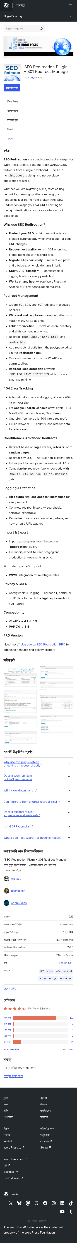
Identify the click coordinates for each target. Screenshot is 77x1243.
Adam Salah (19, 903)
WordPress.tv (14, 1147)
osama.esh (18, 891)
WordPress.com (16, 1159)
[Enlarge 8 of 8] (68, 720)
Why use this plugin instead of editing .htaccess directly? (23, 763)
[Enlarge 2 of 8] (32, 694)
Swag (45, 1147)
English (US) (66, 962)
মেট (7, 1165)
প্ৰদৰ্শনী (43, 1098)
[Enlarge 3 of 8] (32, 720)
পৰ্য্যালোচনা (12, 111)
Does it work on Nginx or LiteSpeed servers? (18, 777)
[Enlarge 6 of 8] (68, 686)
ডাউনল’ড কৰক (12, 87)
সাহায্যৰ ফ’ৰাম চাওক (13, 1076)
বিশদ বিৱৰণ (12, 101)
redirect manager (48, 978)
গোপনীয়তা (8, 1117)
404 (58, 971)
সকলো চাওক (67, 1049)
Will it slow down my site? (21, 790)
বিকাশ (10, 129)
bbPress (11, 1171)
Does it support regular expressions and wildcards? (22, 813)
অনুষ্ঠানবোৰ (45, 1135)
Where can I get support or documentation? (32, 837)
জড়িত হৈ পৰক (47, 1128)
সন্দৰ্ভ (6, 1098)
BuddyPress (13, 1178)
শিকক (6, 1128)
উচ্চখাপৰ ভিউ (10, 988)
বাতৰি (6, 1104)
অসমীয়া (15, 1194)
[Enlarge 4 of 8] (32, 736)
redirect (67, 971)
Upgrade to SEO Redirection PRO (43, 644)
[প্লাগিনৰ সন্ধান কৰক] (41, 28)
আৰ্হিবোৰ (44, 1117)
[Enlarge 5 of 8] (68, 671)
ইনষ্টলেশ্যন (12, 120)
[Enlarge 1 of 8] (32, 671)
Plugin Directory (13, 16)
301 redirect (46, 971)
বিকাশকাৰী (8, 1141)
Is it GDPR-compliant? (18, 826)
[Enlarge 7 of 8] (68, 700)
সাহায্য (10, 138)
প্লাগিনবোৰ (45, 1110)
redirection (66, 978)
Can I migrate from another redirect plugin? (32, 801)
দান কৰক (46, 1141)
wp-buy (29, 77)
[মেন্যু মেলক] (71, 5)
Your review (11, 1049)
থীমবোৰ (43, 1104)
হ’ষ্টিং (6, 1110)
